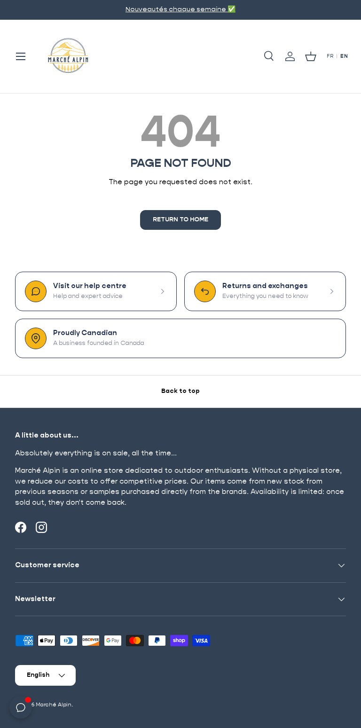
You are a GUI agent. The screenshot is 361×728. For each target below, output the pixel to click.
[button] (310, 56)
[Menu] (20, 56)
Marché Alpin (53, 704)
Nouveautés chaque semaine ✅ (180, 9)
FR (330, 56)
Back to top (180, 391)
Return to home (180, 220)
